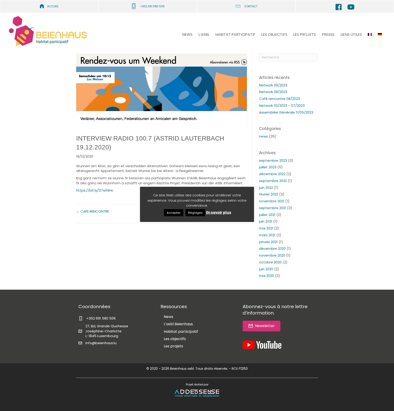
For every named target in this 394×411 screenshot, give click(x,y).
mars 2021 (267, 235)
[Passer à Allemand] (380, 35)
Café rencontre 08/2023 (279, 98)
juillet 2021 (267, 214)
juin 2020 (266, 269)
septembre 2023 (273, 160)
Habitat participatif (181, 331)
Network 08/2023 (273, 91)
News (168, 316)
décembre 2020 (272, 248)
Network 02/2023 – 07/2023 (282, 105)
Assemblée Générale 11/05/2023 (286, 112)
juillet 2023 (267, 167)
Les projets (173, 346)
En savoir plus (218, 212)
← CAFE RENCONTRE (92, 211)
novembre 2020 (272, 255)
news (263, 136)
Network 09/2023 (273, 85)
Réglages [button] (195, 213)
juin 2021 (265, 221)
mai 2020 (266, 275)
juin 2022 (266, 187)
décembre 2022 (272, 174)
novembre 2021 (271, 201)
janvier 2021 (268, 241)
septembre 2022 (273, 180)
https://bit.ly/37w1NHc (94, 190)
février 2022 (268, 194)
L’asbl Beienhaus (178, 324)
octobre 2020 (270, 262)
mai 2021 (266, 228)
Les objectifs (175, 338)
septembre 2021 (272, 208)
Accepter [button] (174, 213)
